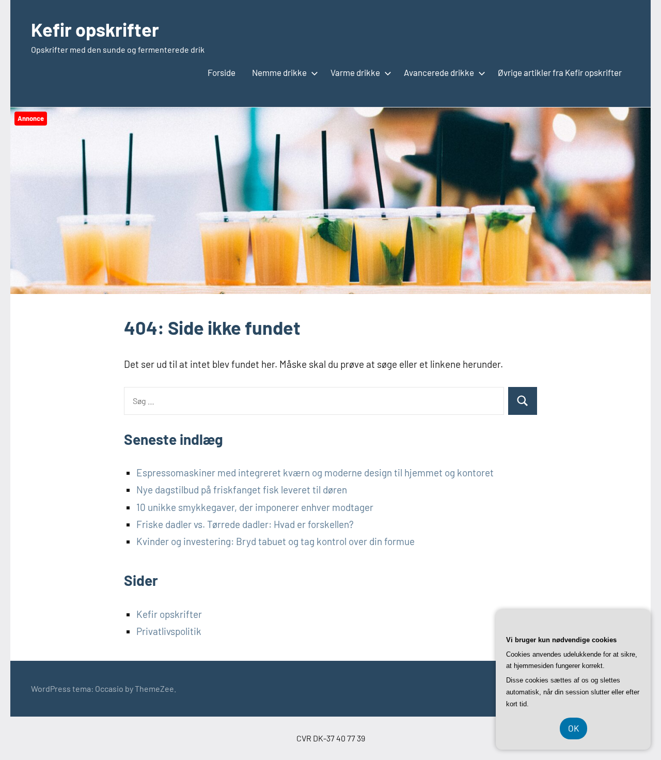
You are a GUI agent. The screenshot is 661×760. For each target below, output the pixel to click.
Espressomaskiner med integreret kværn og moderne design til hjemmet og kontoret (315, 472)
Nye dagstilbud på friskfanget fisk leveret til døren (241, 489)
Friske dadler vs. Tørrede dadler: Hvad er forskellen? (245, 524)
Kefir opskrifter (95, 29)
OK (573, 728)
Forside (221, 72)
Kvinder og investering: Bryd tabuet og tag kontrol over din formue (275, 541)
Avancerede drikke (439, 72)
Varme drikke (355, 72)
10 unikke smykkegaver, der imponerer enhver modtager (254, 507)
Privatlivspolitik (168, 631)
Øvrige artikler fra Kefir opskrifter (560, 72)
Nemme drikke (279, 72)
